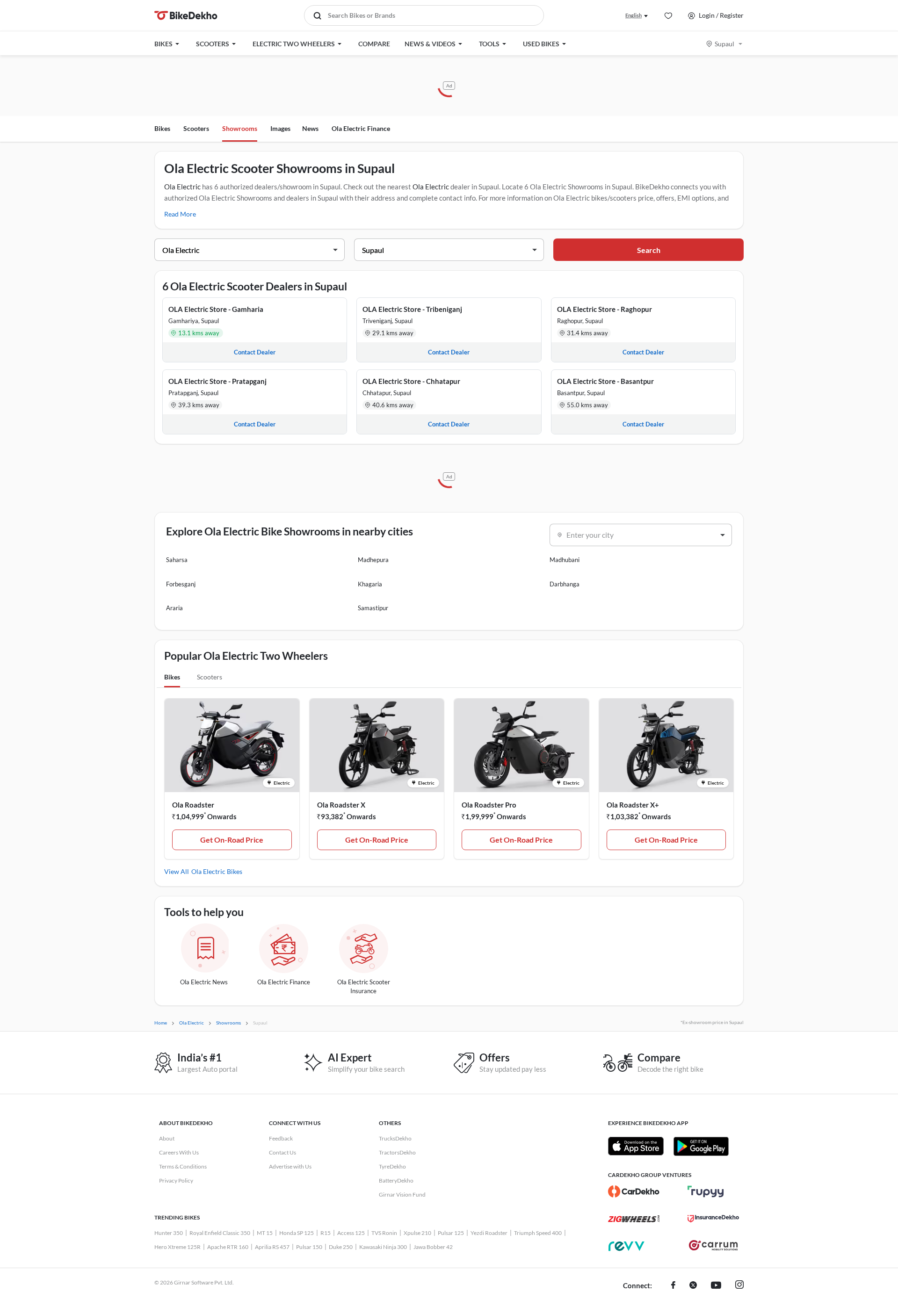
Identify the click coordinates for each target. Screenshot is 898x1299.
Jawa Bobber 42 (433, 1246)
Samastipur (373, 608)
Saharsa (177, 559)
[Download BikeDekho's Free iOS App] (636, 1146)
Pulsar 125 (451, 1232)
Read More (180, 214)
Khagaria (370, 584)
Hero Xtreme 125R (177, 1246)
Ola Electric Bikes (216, 871)
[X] (693, 1286)
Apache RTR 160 (227, 1246)
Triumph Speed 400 (538, 1232)
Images (280, 128)
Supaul (724, 44)
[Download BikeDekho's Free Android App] (701, 1146)
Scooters (196, 128)
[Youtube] (716, 1286)
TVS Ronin (384, 1232)
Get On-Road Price (231, 839)
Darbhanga (564, 584)
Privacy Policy (176, 1180)
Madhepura (373, 559)
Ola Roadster (193, 805)
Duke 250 (341, 1246)
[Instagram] (739, 1286)
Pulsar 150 (309, 1246)
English (633, 15)
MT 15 (265, 1232)
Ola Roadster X (341, 805)
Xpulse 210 (417, 1232)
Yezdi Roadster (489, 1232)
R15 (325, 1232)
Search (648, 249)
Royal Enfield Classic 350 (219, 1232)
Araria (174, 608)
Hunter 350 (168, 1232)
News (310, 128)
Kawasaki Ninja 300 (383, 1246)
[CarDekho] (633, 1191)
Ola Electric (182, 186)
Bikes (162, 128)
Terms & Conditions (183, 1166)
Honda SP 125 (296, 1232)
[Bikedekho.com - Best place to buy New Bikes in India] (185, 15)
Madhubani (564, 559)
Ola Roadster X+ (633, 805)
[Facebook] (673, 1286)
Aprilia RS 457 (272, 1246)
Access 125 (351, 1232)
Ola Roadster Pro (489, 805)
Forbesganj (181, 584)
